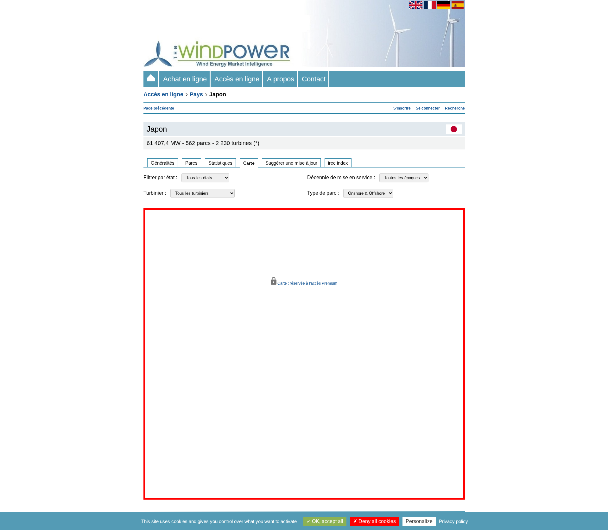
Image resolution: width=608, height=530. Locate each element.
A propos (280, 79)
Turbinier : (154, 193)
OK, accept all (327, 521)
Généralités (162, 163)
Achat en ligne (185, 79)
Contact (313, 79)
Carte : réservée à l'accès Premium (306, 283)
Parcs (191, 163)
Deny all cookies (376, 521)
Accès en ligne (237, 79)
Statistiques (220, 163)
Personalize (419, 521)
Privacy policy (453, 521)
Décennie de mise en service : (341, 177)
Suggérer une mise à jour (291, 163)
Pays (196, 94)
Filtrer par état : (160, 177)
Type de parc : (323, 193)
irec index (338, 163)
